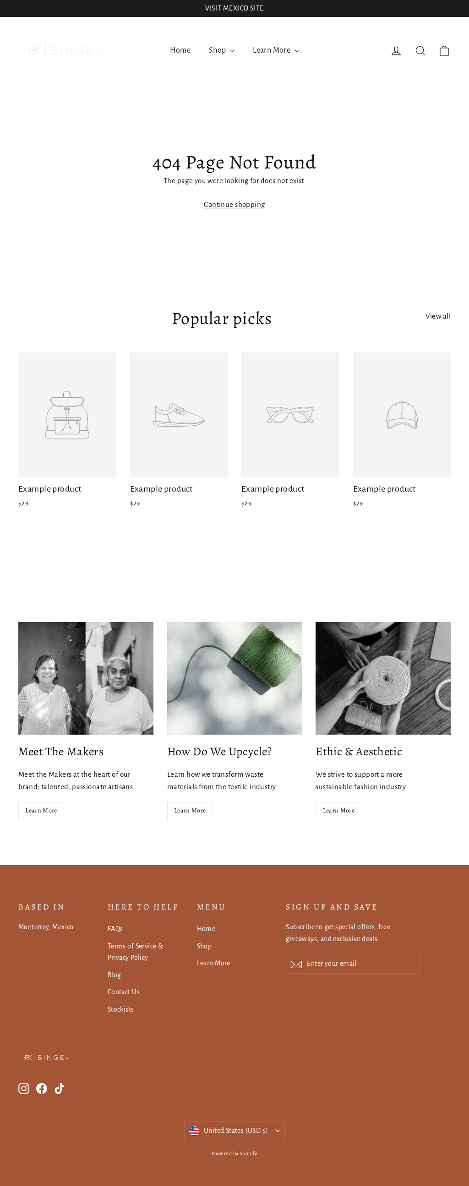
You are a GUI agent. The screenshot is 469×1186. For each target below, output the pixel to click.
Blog (114, 975)
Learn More (272, 50)
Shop (218, 50)
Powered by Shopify (234, 1153)
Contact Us (124, 992)
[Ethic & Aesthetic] (383, 678)
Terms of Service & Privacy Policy (136, 951)
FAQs (115, 928)
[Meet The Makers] (85, 678)
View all (438, 316)
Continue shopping (234, 204)
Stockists (121, 1009)
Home (180, 50)
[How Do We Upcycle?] (234, 678)
